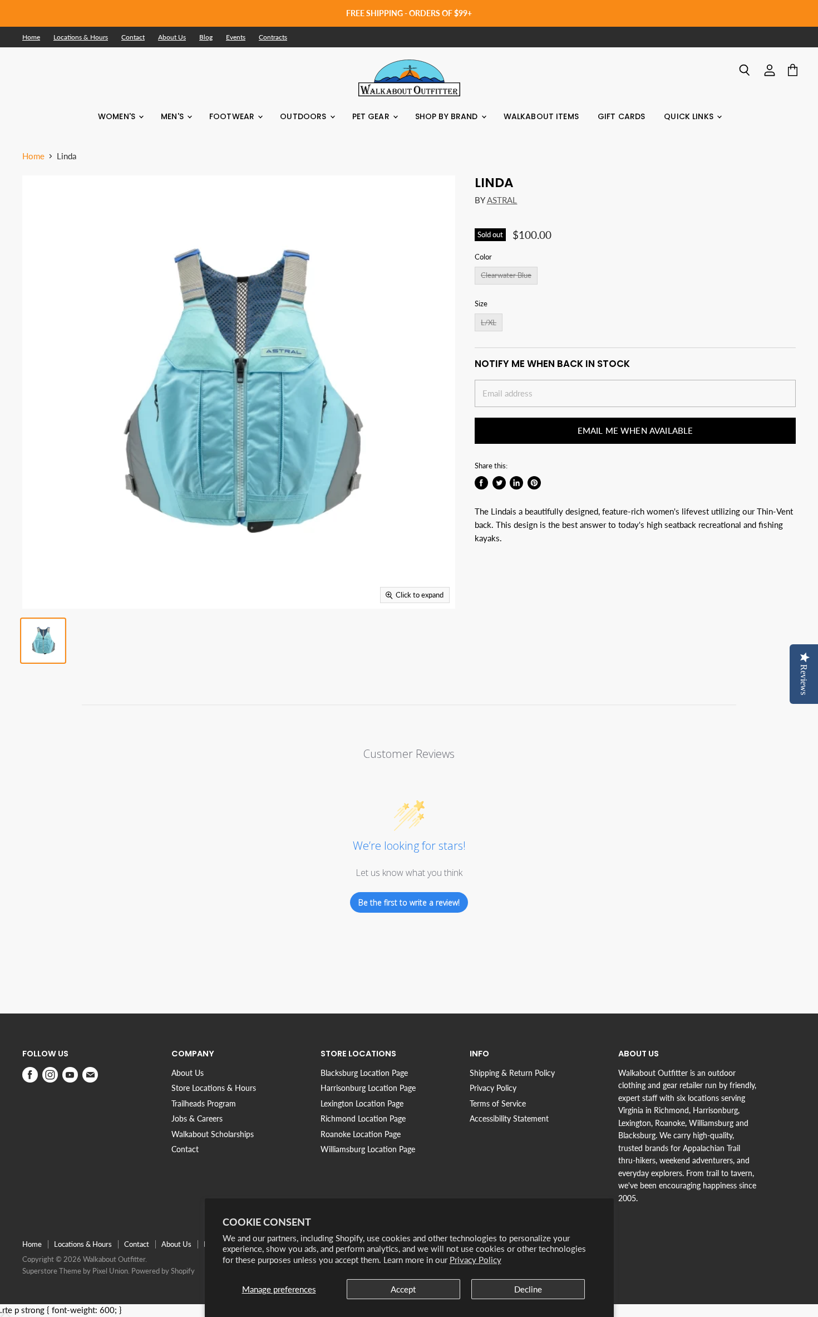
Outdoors (304, 116)
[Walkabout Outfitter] (409, 78)
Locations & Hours (80, 37)
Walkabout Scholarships (212, 1134)
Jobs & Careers (197, 1118)
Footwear (233, 116)
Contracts (273, 37)
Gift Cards (621, 116)
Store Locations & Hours (213, 1088)
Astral (502, 200)
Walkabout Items (541, 116)
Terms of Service (498, 1103)
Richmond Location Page (363, 1118)
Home (31, 37)
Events (235, 37)
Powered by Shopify (163, 1270)
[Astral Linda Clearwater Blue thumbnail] (43, 641)
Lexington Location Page (362, 1103)
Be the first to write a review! (409, 902)
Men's (173, 116)
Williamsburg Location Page (368, 1149)
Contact (133, 37)
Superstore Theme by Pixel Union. (76, 1270)
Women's (117, 116)
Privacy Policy (475, 1260)
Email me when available (635, 430)
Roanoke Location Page (361, 1134)
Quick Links (690, 116)
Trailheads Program (203, 1103)
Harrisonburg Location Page (368, 1088)
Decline (528, 1289)
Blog (206, 37)
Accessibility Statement (509, 1118)
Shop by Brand (447, 116)
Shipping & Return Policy (512, 1073)
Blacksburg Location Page (364, 1073)
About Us (172, 37)
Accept (403, 1289)
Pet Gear (372, 116)
